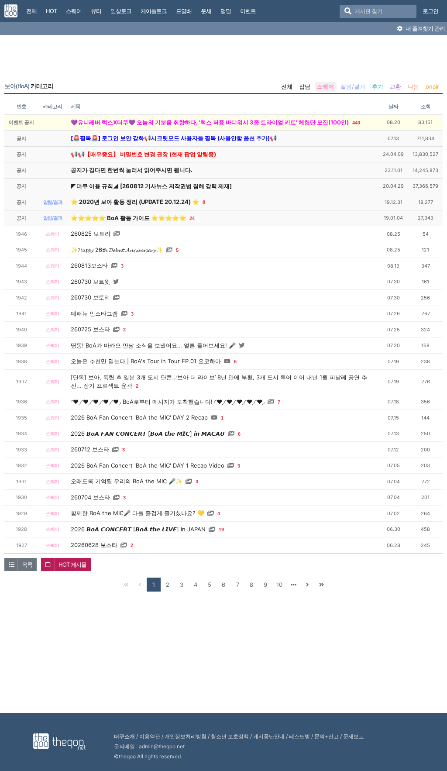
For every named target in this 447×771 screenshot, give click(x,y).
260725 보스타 (90, 329)
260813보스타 (89, 265)
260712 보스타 (90, 449)
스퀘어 (325, 86)
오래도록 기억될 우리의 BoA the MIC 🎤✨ (126, 481)
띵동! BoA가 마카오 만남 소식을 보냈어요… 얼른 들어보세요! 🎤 (153, 345)
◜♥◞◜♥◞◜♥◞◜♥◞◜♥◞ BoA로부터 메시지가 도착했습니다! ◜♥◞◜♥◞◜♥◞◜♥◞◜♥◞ (168, 401)
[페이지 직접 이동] (293, 585)
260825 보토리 (90, 233)
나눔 (413, 86)
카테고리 (28, 86)
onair (432, 86)
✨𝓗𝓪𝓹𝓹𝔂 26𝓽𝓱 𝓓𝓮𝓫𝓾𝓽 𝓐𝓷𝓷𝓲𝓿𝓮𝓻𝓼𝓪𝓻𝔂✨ (117, 249)
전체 (286, 86)
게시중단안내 (269, 736)
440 (356, 122)
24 (192, 218)
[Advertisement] (223, 60)
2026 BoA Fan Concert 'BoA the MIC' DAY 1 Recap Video (147, 465)
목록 (27, 564)
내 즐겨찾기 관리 (424, 28)
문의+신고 (326, 736)
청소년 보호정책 (230, 736)
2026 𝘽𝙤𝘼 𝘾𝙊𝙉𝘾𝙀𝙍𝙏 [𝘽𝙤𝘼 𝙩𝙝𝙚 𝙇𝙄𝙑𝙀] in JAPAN (138, 529)
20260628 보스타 (94, 544)
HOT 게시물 (72, 564)
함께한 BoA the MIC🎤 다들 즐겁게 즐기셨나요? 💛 (137, 512)
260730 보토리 (90, 297)
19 (221, 529)
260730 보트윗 (90, 281)
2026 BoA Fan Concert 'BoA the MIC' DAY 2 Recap (139, 417)
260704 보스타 (90, 497)
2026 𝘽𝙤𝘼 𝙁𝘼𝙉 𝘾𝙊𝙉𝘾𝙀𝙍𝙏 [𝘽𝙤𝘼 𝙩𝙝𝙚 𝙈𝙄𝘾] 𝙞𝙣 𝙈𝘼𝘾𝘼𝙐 (148, 433)
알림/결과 (352, 86)
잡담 (304, 86)
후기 (377, 86)
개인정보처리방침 (185, 736)
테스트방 (299, 736)
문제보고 (353, 736)
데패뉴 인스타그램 (94, 313)
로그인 (430, 10)
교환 (395, 86)
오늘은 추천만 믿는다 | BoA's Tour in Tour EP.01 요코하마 (146, 361)
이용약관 (149, 736)
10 (279, 584)
